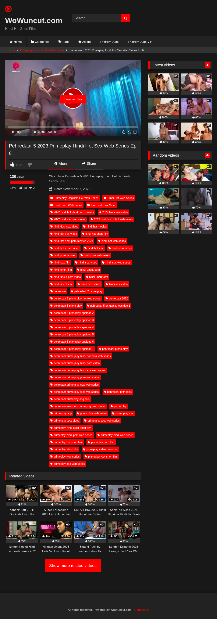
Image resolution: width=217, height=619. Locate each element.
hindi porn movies (64, 255)
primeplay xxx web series (69, 463)
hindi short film (63, 269)
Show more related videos (73, 565)
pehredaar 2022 (118, 298)
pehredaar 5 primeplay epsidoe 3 (74, 320)
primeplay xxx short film (103, 456)
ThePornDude (109, 41)
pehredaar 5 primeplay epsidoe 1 (110, 305)
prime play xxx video (66, 420)
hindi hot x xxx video (66, 248)
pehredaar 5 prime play (68, 305)
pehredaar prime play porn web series (77, 377)
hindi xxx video (118, 284)
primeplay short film (66, 449)
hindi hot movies (97, 226)
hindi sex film (62, 262)
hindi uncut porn (90, 269)
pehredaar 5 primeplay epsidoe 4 (74, 327)
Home (18, 41)
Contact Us (141, 609)
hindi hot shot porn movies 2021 (73, 241)
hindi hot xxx (95, 248)
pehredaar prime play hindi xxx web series (79, 370)
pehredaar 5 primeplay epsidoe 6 (74, 341)
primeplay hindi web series (117, 435)
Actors (86, 41)
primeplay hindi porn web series (73, 435)
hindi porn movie (122, 248)
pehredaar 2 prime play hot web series (77, 298)
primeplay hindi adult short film (72, 427)
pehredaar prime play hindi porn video (77, 363)
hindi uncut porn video (67, 276)
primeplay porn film (102, 442)
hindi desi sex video (66, 226)
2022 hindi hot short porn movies (74, 212)
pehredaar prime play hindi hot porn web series (82, 356)
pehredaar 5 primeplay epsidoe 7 (74, 348)
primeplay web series (67, 456)
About (63, 163)
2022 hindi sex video (115, 212)
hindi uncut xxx (63, 284)
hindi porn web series (97, 255)
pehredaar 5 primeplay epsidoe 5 (74, 334)
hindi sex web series (118, 262)
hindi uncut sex (98, 276)
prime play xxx (124, 413)
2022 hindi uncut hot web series (113, 219)
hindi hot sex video (65, 233)
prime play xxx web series (104, 420)
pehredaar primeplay (119, 391)
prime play (120, 406)
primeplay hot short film (68, 442)
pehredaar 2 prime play (88, 291)
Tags (66, 41)
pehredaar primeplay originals (72, 399)
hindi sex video (88, 262)
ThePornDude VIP (140, 41)
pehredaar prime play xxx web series (76, 391)
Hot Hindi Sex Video (103, 205)
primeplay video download (102, 449)
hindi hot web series (114, 241)
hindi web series (91, 284)
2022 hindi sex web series (70, 219)
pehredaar (60, 291)
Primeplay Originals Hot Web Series (42, 50)
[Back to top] (204, 606)
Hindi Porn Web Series (68, 205)
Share (91, 163)
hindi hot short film (96, 233)
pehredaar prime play (115, 348)
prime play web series (93, 413)
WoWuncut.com (33, 20)
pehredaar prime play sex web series (76, 384)
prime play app (63, 413)
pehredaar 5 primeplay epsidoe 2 (74, 312)
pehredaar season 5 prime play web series (80, 406)
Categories (42, 41)
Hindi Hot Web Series (121, 198)
